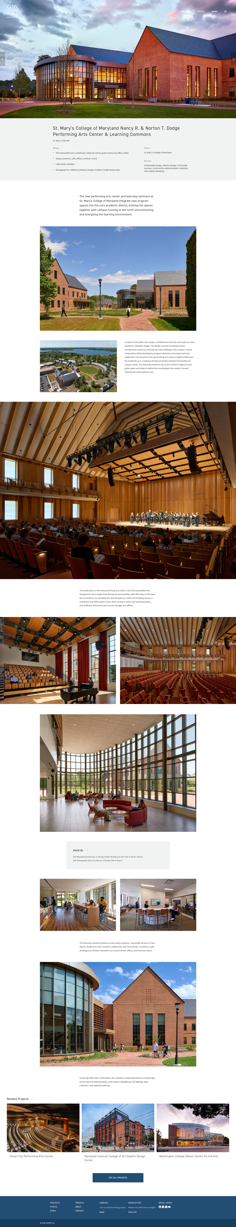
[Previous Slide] (2, 59)
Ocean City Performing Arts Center (31, 1156)
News (215, 11)
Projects (186, 11)
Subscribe (132, 1212)
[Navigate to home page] (12, 11)
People (201, 11)
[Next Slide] (233, 59)
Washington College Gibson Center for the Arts (188, 1156)
